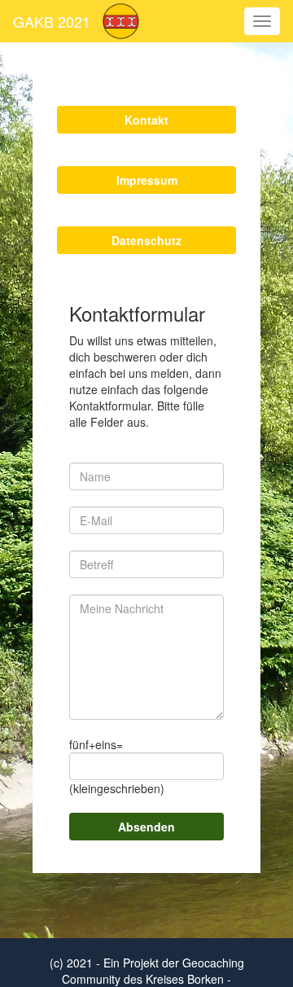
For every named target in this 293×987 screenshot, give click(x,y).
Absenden (146, 826)
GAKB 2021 (51, 21)
